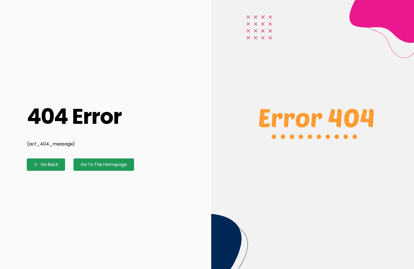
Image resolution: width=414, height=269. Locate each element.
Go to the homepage (104, 164)
